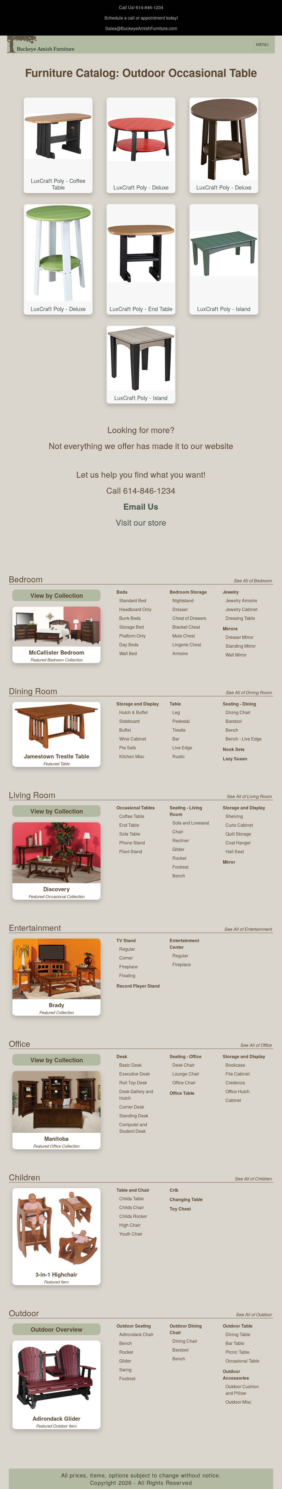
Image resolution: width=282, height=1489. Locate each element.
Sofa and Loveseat (190, 823)
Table (175, 704)
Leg (176, 712)
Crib (174, 1190)
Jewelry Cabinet (241, 609)
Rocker (179, 858)
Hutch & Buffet (133, 712)
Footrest (180, 867)
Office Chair (184, 1082)
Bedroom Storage (188, 592)
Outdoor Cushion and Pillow (242, 1389)
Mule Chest (183, 636)
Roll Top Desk (133, 1082)
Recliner (180, 840)
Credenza (235, 1082)
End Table (129, 825)
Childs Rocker (133, 1216)
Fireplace (128, 966)
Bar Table (235, 1343)
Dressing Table (240, 618)
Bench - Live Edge (244, 739)
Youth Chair (130, 1234)
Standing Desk (133, 1115)
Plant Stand (130, 851)
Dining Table (238, 1334)
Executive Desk (134, 1074)
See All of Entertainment (248, 929)
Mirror (229, 862)
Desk (121, 1056)
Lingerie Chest (186, 644)
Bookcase (235, 1065)
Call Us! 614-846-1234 (141, 7)
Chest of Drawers (189, 618)
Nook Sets (234, 749)
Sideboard (129, 721)
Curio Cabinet (239, 825)
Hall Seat (235, 851)
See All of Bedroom (253, 580)
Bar (175, 739)
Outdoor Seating (133, 1326)
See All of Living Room (249, 796)
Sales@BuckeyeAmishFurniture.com (141, 28)
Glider (178, 849)
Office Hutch (238, 1091)
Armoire (180, 653)
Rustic (178, 756)
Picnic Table (238, 1352)
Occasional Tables (135, 807)
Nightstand (183, 600)
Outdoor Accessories (236, 1374)
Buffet (125, 730)
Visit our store (141, 522)
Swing (125, 1369)
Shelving (234, 816)
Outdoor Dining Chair (186, 1329)
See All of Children (253, 1178)
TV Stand (126, 940)
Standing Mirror (241, 646)
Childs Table (131, 1198)
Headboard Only (135, 609)
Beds (122, 592)
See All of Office (256, 1045)
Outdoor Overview (56, 1329)
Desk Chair (183, 1065)
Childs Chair (131, 1207)
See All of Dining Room (249, 692)
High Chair (129, 1225)
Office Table (182, 1093)
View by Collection (56, 595)
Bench (232, 730)
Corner (126, 958)
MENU (262, 44)
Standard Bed (132, 600)
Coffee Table (131, 816)
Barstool (234, 721)
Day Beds (129, 644)
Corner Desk (131, 1107)
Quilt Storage (238, 834)
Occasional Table (242, 1361)
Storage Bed (131, 627)
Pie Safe (127, 747)
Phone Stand (132, 842)
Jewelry (231, 592)
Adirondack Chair (136, 1334)
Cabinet (233, 1100)
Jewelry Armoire (241, 600)
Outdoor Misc (238, 1402)
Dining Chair (238, 712)
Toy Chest (180, 1209)
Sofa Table (129, 834)
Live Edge (182, 747)
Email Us (140, 506)
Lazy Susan (235, 758)
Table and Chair (132, 1190)
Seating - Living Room (186, 810)
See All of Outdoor (254, 1314)
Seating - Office (186, 1056)
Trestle (179, 730)
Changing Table (186, 1199)
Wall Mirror (236, 655)
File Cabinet (238, 1074)
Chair (177, 831)
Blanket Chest (186, 627)
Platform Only (132, 636)
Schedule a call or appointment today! (141, 18)
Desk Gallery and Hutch (136, 1094)
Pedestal (181, 721)
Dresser (180, 609)
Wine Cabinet (132, 739)
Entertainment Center (184, 943)
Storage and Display (137, 704)
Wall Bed (128, 653)
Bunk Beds (130, 618)
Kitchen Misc (131, 756)
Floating (127, 975)
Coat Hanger (238, 842)
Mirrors (230, 628)
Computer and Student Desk (133, 1127)
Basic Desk (130, 1065)
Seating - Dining (239, 704)
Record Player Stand (138, 986)
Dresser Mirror (239, 637)
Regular (127, 949)
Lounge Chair (185, 1074)
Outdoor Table (238, 1326)
